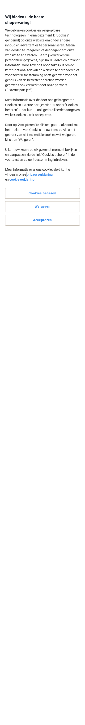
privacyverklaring (40, 174)
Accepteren (42, 220)
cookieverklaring (21, 179)
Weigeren (43, 206)
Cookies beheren (42, 193)
